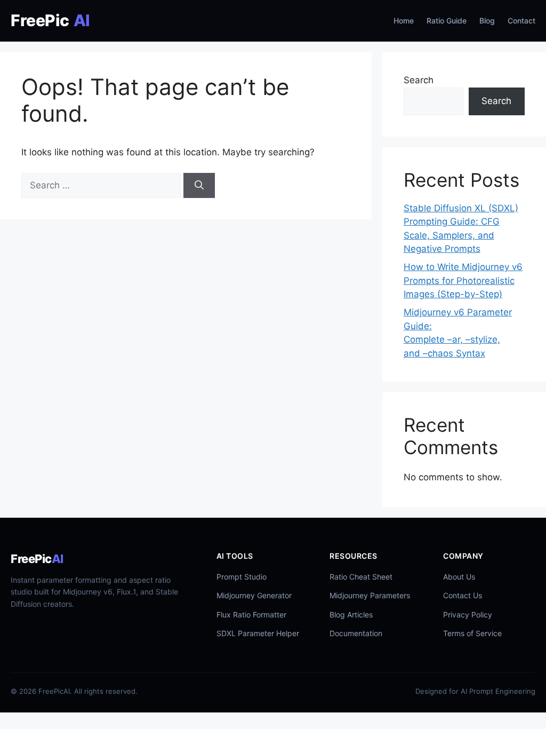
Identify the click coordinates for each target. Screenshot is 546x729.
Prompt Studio (241, 576)
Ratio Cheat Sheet (361, 576)
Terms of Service (472, 633)
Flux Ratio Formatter (251, 614)
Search (418, 80)
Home (404, 20)
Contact (521, 20)
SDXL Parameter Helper (257, 633)
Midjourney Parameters (370, 595)
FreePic (50, 20)
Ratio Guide (447, 20)
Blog (487, 20)
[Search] (199, 186)
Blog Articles (351, 614)
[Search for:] (102, 185)
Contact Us (462, 595)
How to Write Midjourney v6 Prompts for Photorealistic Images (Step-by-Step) (463, 280)
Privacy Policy (467, 614)
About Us (459, 576)
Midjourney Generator (254, 595)
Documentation (356, 633)
